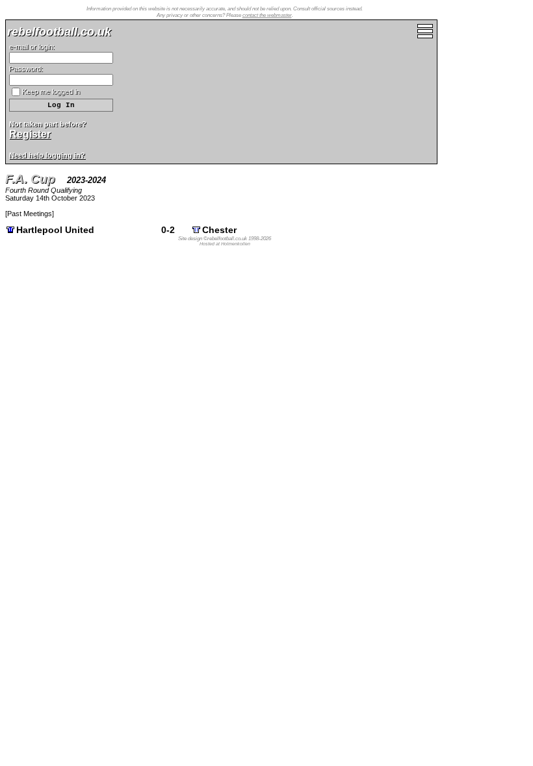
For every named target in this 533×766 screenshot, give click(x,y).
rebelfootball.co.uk (59, 31)
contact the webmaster (267, 15)
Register (30, 134)
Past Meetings (29, 213)
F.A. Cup (30, 179)
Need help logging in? (47, 155)
